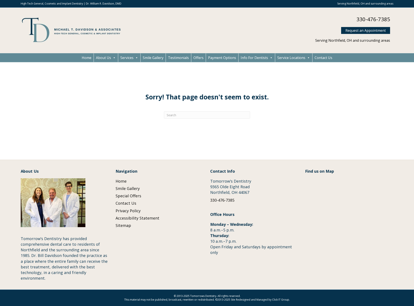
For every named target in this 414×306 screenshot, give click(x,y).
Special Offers (128, 195)
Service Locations (291, 57)
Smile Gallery (153, 57)
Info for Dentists (254, 57)
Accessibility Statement (137, 218)
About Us (103, 57)
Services (126, 57)
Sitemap (123, 225)
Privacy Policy (128, 210)
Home (86, 57)
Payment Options (222, 57)
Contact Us (323, 57)
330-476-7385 (373, 19)
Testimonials (178, 57)
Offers (198, 57)
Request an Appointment (365, 30)
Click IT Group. (281, 299)
